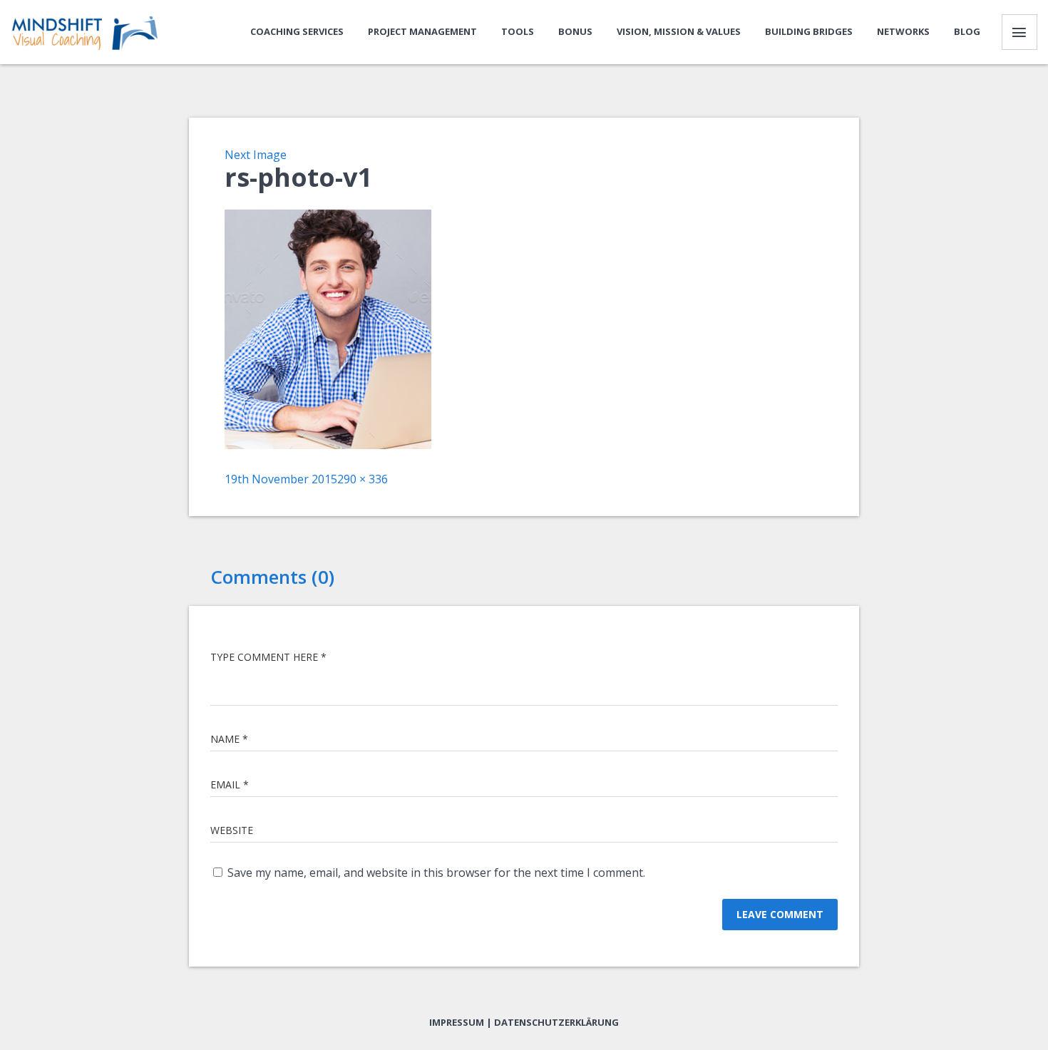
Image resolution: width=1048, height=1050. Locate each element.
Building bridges (809, 31)
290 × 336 (362, 479)
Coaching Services (297, 31)
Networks (903, 31)
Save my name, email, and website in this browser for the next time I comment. (436, 872)
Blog (967, 31)
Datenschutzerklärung (556, 1022)
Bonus (575, 31)
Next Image (256, 155)
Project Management (422, 31)
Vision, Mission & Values (679, 31)
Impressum (456, 1022)
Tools (517, 31)
